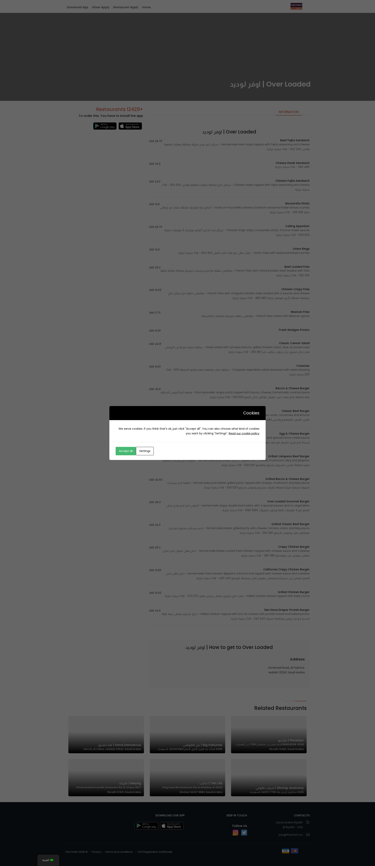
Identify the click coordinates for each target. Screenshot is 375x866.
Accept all (126, 451)
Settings (144, 451)
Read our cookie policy (244, 433)
